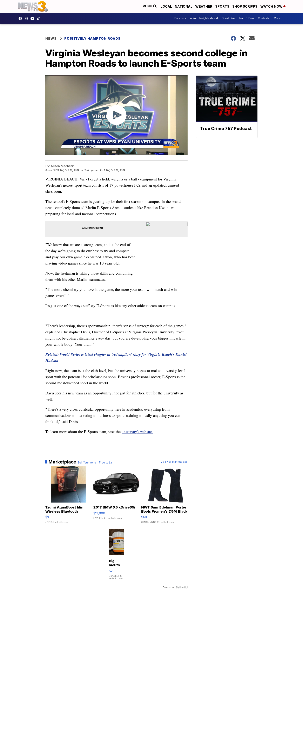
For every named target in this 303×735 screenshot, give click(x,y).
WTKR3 (21, 18)
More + (278, 18)
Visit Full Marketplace (174, 461)
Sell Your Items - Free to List (95, 462)
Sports (222, 6)
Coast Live (228, 18)
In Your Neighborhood (204, 18)
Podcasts (180, 18)
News (51, 38)
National (183, 6)
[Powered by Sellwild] (182, 587)
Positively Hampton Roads (92, 38)
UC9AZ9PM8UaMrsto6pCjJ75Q (33, 18)
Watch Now (271, 6)
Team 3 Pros (246, 18)
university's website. (137, 431)
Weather (203, 6)
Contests (263, 18)
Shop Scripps (244, 6)
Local (166, 6)
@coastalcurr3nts (39, 18)
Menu (147, 6)
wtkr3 (27, 18)
